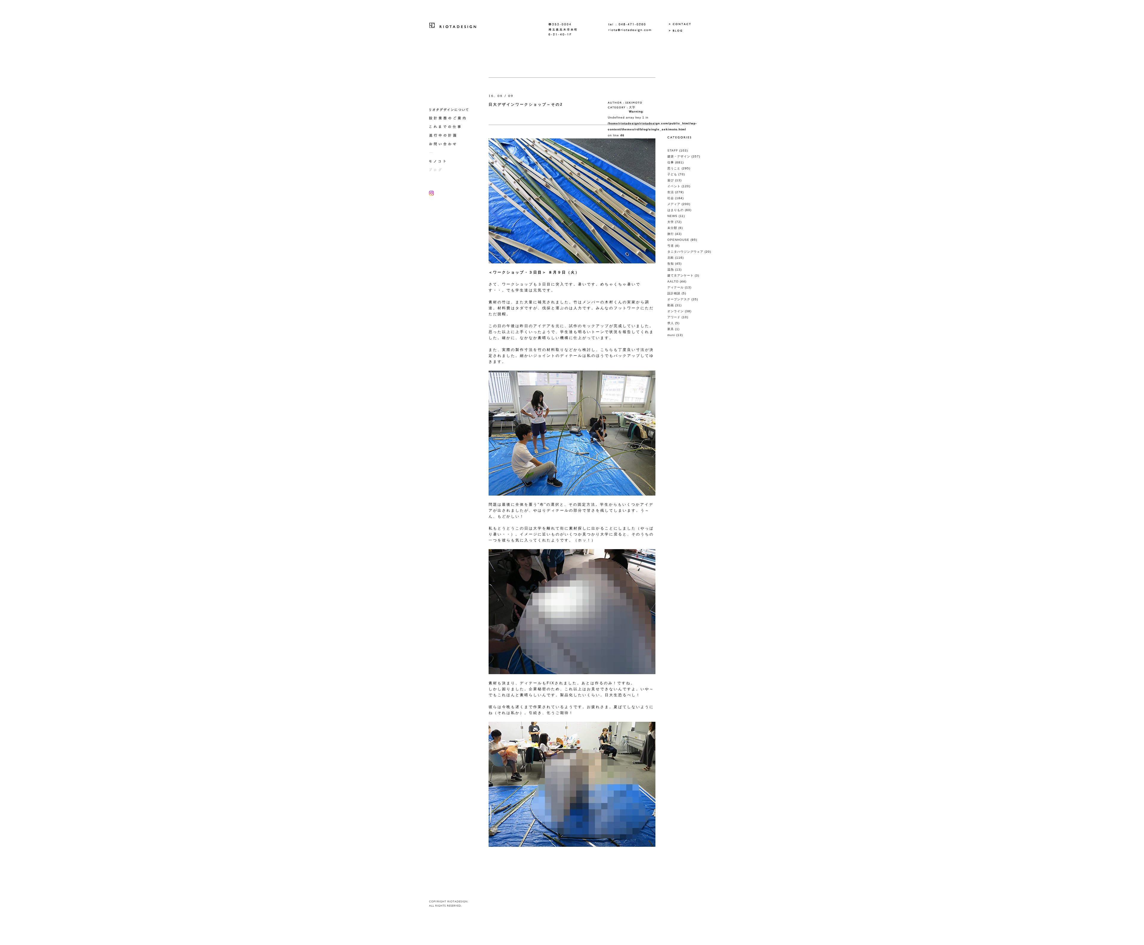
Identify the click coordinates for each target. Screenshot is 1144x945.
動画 (670, 305)
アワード (673, 317)
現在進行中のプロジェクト (453, 135)
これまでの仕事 (453, 127)
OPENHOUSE (678, 239)
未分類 (672, 227)
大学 (632, 107)
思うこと (673, 168)
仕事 (670, 162)
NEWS (672, 216)
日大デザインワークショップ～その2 (526, 104)
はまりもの (675, 210)
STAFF (672, 150)
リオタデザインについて (453, 109)
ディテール (675, 287)
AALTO (673, 281)
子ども (672, 174)
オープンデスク (678, 299)
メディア (673, 204)
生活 (670, 192)
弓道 (670, 245)
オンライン (675, 311)
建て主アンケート (680, 275)
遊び (670, 180)
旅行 (670, 233)
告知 (670, 263)
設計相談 (673, 293)
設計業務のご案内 (453, 118)
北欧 (670, 257)
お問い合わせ (453, 144)
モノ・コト (453, 161)
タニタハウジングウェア (685, 251)
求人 (670, 323)
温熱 (670, 269)
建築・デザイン (678, 156)
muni (671, 335)
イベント (673, 186)
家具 (670, 329)
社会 (670, 198)
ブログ (453, 170)
